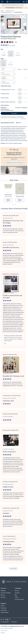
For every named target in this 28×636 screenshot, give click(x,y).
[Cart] (26, 2)
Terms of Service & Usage (6, 628)
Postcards (17, 55)
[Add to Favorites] (21, 16)
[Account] (23, 2)
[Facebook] (6, 619)
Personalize (14, 113)
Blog (16, 595)
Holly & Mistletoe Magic (7, 538)
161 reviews (12, 45)
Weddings (3, 590)
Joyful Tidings (5, 416)
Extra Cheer (5, 292)
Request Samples (5, 612)
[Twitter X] (4, 619)
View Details (23, 118)
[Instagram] (10, 619)
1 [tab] (13, 204)
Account (3, 605)
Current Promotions (19, 599)
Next (24, 24)
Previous (3, 24)
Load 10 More (13, 568)
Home (2, 10)
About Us (17, 590)
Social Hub (17, 592)
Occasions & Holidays (6, 592)
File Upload (3, 608)
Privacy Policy (4, 630)
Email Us (15, 621)
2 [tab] (15, 204)
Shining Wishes (5, 484)
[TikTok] (2, 619)
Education (3, 597)
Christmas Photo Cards (6, 12)
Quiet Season (5, 218)
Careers (16, 597)
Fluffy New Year (5, 244)
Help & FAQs (4, 610)
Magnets (4, 55)
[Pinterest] (8, 619)
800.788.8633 (5, 621)
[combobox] (14, 5)
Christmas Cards (10, 10)
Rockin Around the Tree (7, 398)
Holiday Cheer (5, 510)
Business (3, 595)
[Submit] (25, 5)
